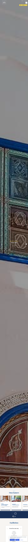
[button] (13, 517)
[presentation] (7, 528)
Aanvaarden (12, 539)
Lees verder (14, 245)
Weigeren (17, 539)
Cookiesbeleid (18, 537)
